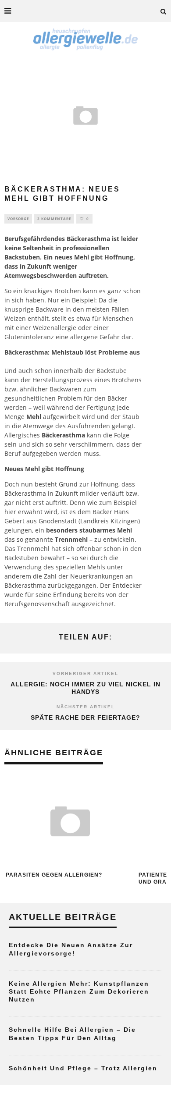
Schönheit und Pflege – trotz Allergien (83, 1068)
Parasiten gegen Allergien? (54, 875)
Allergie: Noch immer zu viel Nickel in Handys (85, 688)
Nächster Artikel (86, 706)
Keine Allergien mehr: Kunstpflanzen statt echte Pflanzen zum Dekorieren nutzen (79, 991)
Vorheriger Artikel (85, 673)
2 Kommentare (54, 218)
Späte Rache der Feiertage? (85, 717)
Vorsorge (18, 218)
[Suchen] (163, 11)
